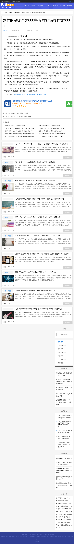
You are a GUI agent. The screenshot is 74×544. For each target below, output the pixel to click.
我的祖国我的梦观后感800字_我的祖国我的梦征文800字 (64, 485)
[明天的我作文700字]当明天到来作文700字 (51, 136)
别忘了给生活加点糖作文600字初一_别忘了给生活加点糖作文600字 (64, 381)
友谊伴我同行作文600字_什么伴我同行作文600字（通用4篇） (64, 402)
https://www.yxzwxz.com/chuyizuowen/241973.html (30, 94)
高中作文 (48, 5)
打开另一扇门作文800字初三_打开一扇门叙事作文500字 (20, 128)
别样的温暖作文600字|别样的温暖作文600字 (34, 12)
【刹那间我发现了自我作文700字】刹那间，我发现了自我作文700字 (39, 199)
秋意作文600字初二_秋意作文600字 (18, 113)
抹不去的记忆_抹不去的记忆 (64, 458)
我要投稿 (71, 1)
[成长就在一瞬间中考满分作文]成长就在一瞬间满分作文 (35, 290)
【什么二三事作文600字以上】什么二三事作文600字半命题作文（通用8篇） (42, 144)
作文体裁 (55, 5)
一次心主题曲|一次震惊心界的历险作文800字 (51, 128)
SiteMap (14, 1)
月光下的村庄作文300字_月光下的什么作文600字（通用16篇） (38, 235)
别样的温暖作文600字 (62, 498)
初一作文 (17, 12)
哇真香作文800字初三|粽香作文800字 (49, 125)
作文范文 (62, 5)
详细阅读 (67, 157)
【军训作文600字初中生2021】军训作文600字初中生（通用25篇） (39, 309)
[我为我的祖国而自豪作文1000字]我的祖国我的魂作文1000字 (64, 471)
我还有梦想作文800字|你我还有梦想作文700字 (52, 133)
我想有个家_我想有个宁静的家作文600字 (50, 131)
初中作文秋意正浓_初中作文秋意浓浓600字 (20, 116)
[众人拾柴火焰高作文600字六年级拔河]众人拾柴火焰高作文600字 (23, 136)
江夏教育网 (3, 1)
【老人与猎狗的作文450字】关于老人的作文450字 (64, 424)
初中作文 (40, 5)
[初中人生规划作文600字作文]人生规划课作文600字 (19, 133)
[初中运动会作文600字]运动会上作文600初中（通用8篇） (35, 162)
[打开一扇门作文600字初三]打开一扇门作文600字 (19, 131)
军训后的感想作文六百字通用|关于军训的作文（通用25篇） (36, 272)
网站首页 (26, 5)
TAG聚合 (19, 1)
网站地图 (9, 1)
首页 (6, 12)
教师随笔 (69, 5)
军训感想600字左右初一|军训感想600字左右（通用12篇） (36, 180)
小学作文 (33, 5)
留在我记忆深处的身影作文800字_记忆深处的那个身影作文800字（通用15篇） (43, 254)
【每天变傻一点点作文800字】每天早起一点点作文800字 (64, 445)
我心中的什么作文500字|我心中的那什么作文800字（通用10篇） (38, 217)
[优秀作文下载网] (7, 6)
